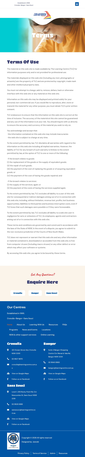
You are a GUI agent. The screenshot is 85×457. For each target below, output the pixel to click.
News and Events (29, 329)
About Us (21, 324)
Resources (53, 324)
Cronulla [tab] (17, 293)
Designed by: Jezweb (30, 442)
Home (9, 324)
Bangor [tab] (35, 293)
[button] (77, 4)
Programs (13, 329)
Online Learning (47, 335)
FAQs (64, 324)
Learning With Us (36, 324)
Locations (46, 329)
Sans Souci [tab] (51, 293)
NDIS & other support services (22, 335)
